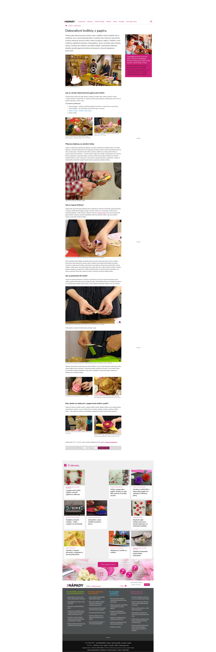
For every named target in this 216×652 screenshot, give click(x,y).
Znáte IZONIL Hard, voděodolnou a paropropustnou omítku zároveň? (119, 606)
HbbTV (116, 645)
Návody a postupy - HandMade (73, 487)
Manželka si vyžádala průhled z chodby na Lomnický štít (118, 618)
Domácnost (81, 22)
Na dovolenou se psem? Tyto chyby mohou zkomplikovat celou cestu (140, 614)
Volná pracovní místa (124, 645)
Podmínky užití (103, 650)
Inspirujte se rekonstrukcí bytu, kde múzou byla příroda (118, 623)
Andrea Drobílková (111, 442)
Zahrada (89, 22)
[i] (93, 181)
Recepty (121, 22)
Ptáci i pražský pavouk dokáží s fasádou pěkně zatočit (97, 597)
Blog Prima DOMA (116, 643)
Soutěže (129, 643)
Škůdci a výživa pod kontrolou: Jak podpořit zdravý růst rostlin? (76, 624)
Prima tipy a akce (131, 22)
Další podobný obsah (108, 564)
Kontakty (109, 643)
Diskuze (92, 448)
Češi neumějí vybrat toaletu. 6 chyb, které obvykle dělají (97, 622)
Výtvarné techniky (119, 487)
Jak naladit (111, 645)
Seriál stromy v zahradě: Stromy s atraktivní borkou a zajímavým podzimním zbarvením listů (76, 612)
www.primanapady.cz (137, 593)
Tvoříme (112, 487)
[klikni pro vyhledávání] (151, 21)
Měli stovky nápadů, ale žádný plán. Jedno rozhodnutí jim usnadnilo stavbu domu (96, 603)
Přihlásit (147, 584)
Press (101, 645)
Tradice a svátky (75, 517)
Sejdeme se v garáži (115, 627)
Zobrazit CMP (125, 650)
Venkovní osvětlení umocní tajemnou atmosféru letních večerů (96, 617)
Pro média (123, 643)
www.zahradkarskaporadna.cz (75, 593)
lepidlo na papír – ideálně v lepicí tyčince (80, 111)
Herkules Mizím (101, 213)
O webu (122, 585)
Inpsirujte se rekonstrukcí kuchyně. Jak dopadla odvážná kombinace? (118, 612)
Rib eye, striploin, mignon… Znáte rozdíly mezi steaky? (140, 608)
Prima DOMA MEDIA (101, 643)
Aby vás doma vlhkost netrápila (97, 612)
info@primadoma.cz (96, 586)
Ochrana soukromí (112, 650)
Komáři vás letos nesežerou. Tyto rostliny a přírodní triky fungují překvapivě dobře (140, 620)
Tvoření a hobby (99, 22)
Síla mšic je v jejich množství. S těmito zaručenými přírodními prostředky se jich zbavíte (76, 618)
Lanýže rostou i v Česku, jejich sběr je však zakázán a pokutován (76, 597)
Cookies (119, 650)
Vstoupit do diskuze (104, 448)
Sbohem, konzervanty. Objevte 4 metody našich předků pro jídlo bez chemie (140, 603)
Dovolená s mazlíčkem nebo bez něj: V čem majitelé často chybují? (140, 597)
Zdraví (115, 22)
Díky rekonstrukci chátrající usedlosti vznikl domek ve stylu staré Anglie (118, 600)
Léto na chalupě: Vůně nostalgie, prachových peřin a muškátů (97, 608)
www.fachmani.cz (114, 595)
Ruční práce (139, 517)
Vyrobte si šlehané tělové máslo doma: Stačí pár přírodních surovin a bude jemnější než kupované (140, 627)
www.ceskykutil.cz (93, 593)
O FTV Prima (96, 645)
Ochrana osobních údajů (93, 650)
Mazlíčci (108, 22)
